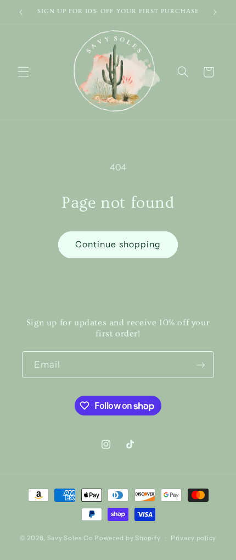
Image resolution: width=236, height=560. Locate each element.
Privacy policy (193, 538)
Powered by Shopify (127, 538)
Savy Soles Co (70, 538)
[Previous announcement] (21, 12)
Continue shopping (118, 244)
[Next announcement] (215, 12)
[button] (23, 72)
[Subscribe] (200, 364)
